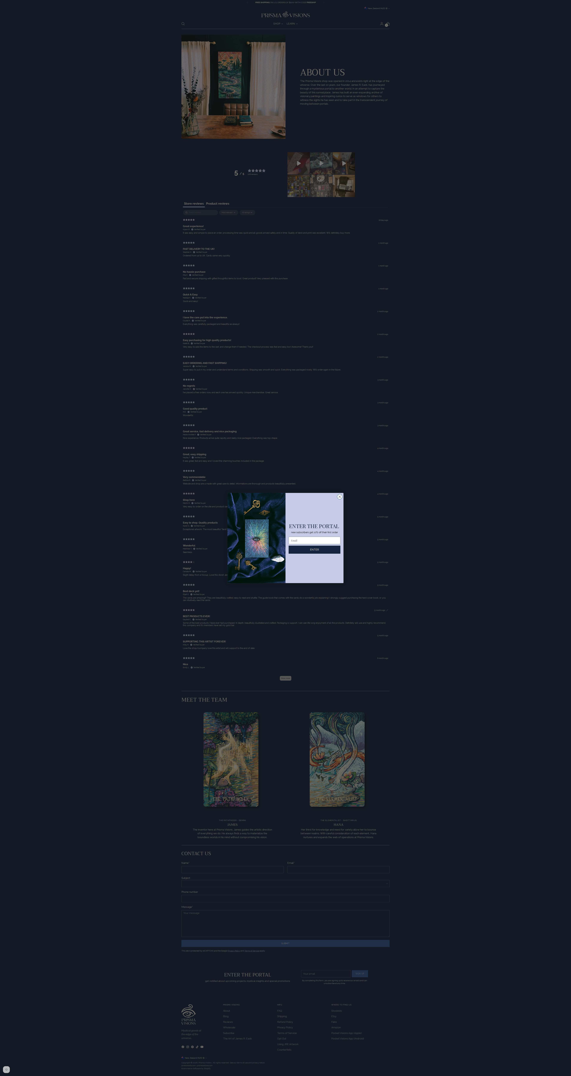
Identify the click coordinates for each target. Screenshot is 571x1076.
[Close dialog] (339, 496)
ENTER (314, 549)
